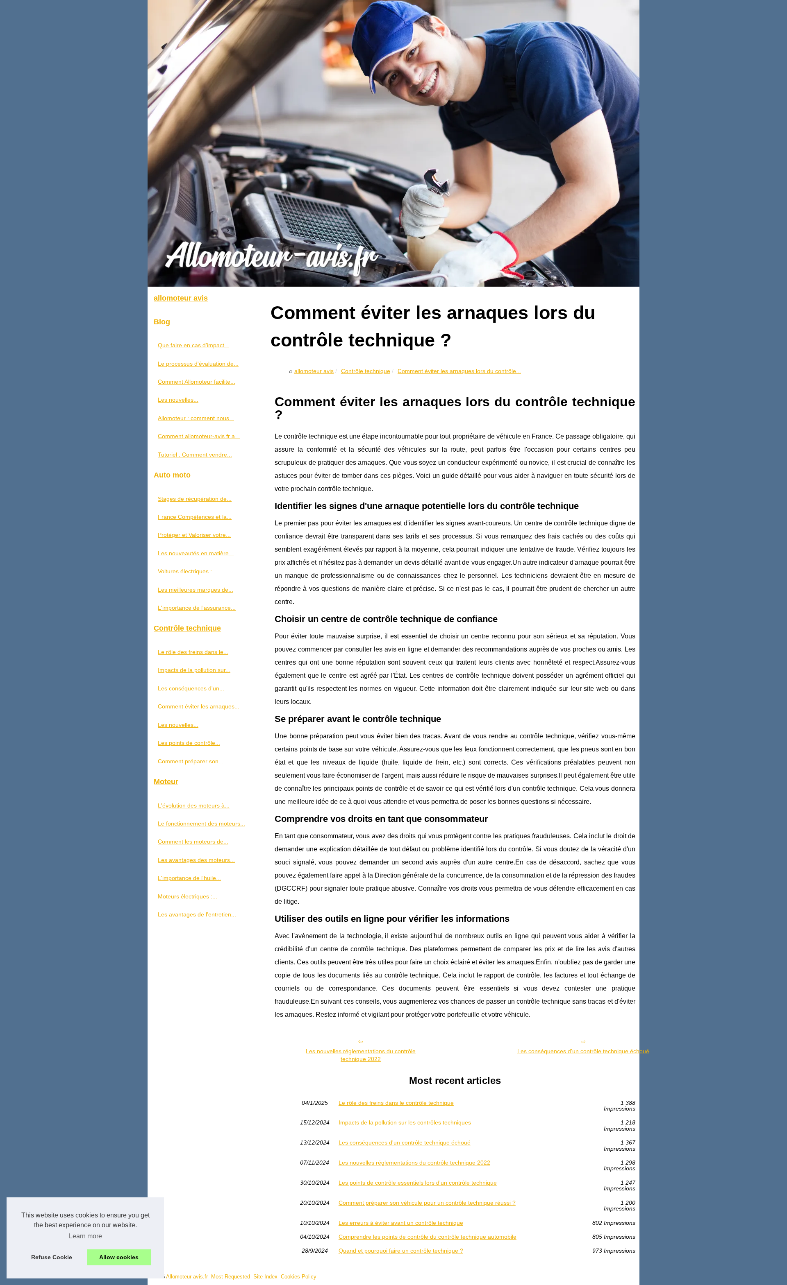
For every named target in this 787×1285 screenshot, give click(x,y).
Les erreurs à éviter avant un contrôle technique (401, 1223)
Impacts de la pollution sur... (194, 670)
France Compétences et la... (195, 517)
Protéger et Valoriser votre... (194, 535)
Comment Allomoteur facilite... (196, 381)
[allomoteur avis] (393, 143)
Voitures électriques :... (187, 571)
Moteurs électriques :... (187, 896)
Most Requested (230, 1277)
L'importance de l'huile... (189, 878)
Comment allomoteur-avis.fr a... (199, 436)
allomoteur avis (314, 371)
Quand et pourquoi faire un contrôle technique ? (401, 1250)
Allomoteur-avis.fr (187, 1277)
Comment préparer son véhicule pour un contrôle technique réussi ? (427, 1203)
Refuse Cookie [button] (51, 1257)
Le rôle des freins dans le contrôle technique (396, 1103)
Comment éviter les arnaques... (198, 706)
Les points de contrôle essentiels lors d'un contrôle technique (418, 1183)
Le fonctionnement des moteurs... (201, 823)
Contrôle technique (365, 371)
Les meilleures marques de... (195, 589)
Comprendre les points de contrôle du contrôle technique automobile (427, 1237)
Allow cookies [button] (119, 1257)
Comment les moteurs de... (193, 841)
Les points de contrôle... (189, 743)
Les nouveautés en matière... (196, 553)
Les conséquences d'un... (191, 688)
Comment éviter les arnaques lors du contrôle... (459, 371)
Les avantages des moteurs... (196, 860)
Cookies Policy (298, 1277)
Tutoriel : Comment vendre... (195, 454)
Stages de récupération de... (195, 498)
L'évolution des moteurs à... (194, 805)
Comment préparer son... (190, 761)
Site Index (265, 1277)
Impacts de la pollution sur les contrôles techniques (405, 1123)
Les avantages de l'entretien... (197, 914)
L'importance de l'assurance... (197, 607)
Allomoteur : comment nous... (196, 418)
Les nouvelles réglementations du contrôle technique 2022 (361, 1055)
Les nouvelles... (178, 399)
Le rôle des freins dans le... (193, 652)
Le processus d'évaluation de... (198, 363)
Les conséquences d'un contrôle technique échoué (583, 1051)
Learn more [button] (85, 1236)
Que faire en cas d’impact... (193, 345)
